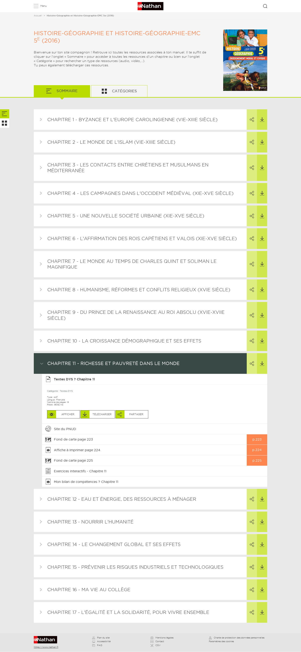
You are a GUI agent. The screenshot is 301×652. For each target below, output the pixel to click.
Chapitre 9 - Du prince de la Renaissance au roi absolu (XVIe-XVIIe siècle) (136, 315)
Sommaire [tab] (66, 91)
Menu (43, 6)
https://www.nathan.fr (46, 647)
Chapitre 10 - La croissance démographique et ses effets (124, 340)
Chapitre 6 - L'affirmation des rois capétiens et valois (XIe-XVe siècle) (142, 238)
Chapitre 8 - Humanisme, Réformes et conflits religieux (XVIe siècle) (138, 289)
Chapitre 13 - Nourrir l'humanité (90, 521)
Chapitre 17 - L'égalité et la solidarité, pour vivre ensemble (128, 612)
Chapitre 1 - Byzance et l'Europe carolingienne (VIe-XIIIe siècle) (132, 119)
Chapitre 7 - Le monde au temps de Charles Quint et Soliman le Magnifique (132, 264)
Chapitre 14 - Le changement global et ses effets (114, 544)
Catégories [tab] (124, 91)
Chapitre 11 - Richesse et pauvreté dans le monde (113, 363)
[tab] (4, 114)
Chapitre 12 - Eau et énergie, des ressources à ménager (121, 499)
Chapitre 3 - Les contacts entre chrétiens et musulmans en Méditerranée (127, 167)
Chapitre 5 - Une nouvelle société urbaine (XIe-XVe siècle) (125, 215)
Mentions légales (164, 637)
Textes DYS (66, 391)
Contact (159, 641)
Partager (252, 119)
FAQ (99, 645)
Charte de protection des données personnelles (239, 637)
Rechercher (265, 6)
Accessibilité (104, 641)
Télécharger (262, 119)
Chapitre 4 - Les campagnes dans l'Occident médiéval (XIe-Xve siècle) (140, 193)
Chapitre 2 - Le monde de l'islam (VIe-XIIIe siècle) (111, 142)
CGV (158, 645)
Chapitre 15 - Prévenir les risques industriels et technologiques (135, 567)
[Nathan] (47, 639)
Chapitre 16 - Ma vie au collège (88, 589)
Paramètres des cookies (221, 641)
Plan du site (103, 637)
